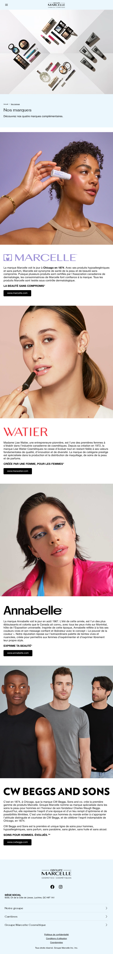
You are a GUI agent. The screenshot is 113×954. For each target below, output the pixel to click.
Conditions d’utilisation (56, 939)
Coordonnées (56, 943)
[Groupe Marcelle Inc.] (56, 5)
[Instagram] (60, 887)
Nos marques (15, 104)
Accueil (6, 104)
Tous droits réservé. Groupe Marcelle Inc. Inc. (56, 948)
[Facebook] (52, 887)
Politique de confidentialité (56, 935)
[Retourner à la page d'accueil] (56, 873)
